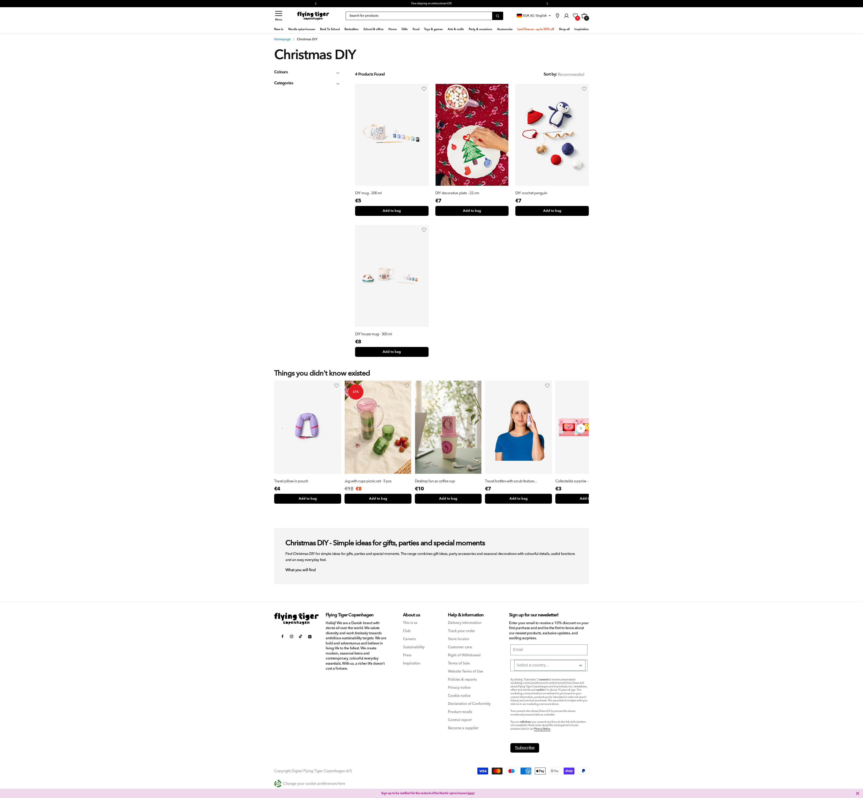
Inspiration (411, 663)
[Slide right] (580, 428)
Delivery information (464, 623)
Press (407, 655)
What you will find (300, 570)
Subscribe (525, 747)
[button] (278, 16)
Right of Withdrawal (464, 655)
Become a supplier (463, 728)
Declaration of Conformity (469, 704)
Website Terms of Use (465, 671)
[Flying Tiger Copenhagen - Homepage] (313, 16)
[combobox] (549, 665)
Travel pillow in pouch (291, 481)
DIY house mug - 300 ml (373, 334)
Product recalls (460, 712)
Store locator (458, 639)
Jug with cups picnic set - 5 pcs (368, 481)
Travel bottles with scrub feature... (511, 481)
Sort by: (550, 74)
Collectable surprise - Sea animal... (582, 481)
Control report (460, 720)
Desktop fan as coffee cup (435, 481)
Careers (409, 639)
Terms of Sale (459, 663)
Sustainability (414, 647)
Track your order (461, 631)
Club (407, 631)
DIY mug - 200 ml (368, 193)
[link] (557, 15)
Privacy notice (459, 687)
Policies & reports (462, 679)
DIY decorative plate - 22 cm (457, 193)
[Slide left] (282, 428)
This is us (410, 623)
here (470, 793)
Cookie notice (459, 695)
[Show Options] (580, 665)
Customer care (460, 647)
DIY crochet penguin (531, 193)
